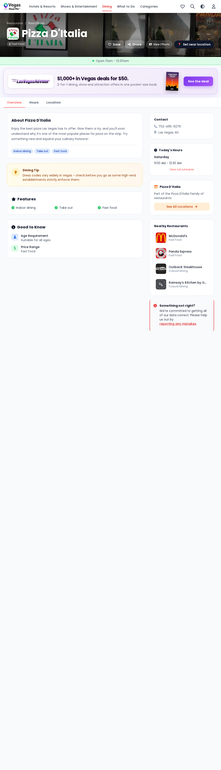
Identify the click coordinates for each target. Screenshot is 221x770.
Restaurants (15, 23)
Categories (149, 6)
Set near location (194, 44)
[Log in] (214, 6)
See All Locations (180, 206)
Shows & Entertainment (79, 6)
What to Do (126, 6)
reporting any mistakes (177, 324)
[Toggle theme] (202, 6)
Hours (34, 102)
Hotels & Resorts (42, 6)
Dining (107, 6)
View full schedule (182, 169)
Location (53, 102)
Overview (14, 102)
